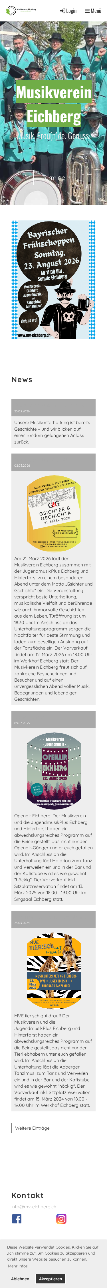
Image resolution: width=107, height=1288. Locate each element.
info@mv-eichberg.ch (33, 1206)
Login (71, 10)
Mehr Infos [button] (18, 1266)
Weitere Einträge (32, 1128)
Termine (53, 177)
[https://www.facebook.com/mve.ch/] (16, 1222)
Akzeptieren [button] (50, 1278)
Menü (95, 10)
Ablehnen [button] (20, 1278)
